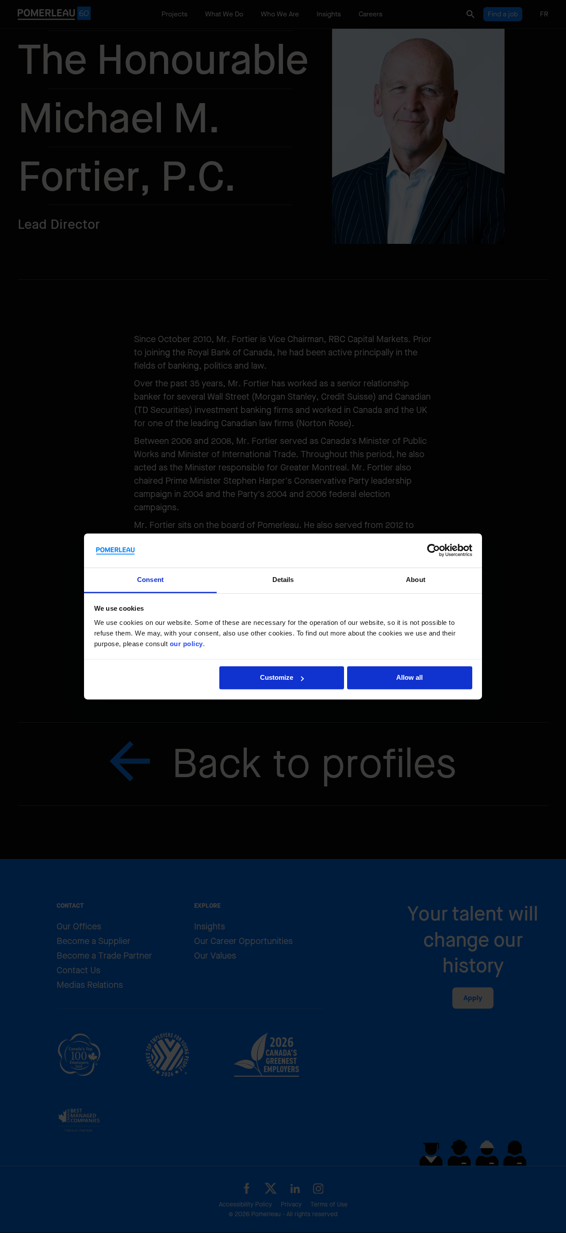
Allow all (409, 678)
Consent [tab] (150, 579)
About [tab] (415, 579)
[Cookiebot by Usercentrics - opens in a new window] (433, 550)
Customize (276, 678)
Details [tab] (283, 579)
